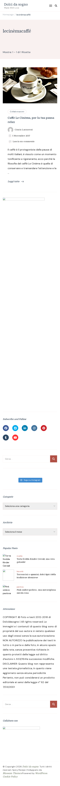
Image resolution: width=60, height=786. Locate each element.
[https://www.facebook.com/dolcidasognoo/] (6, 428)
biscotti (20, 571)
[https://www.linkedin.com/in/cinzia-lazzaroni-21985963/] (25, 428)
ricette (19, 556)
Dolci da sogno (16, 4)
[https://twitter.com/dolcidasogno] (15, 428)
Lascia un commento (24, 141)
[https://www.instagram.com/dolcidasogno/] (34, 428)
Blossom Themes (12, 773)
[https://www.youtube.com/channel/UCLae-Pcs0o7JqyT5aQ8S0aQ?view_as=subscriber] (15, 437)
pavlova (20, 587)
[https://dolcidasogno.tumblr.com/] (6, 437)
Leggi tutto (14, 181)
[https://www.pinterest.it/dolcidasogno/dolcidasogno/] (44, 428)
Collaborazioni (17, 111)
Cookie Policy (10, 776)
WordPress (41, 773)
